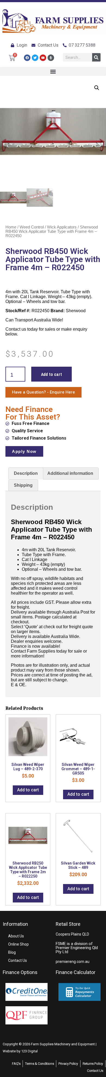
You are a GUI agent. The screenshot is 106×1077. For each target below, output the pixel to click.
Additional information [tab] (70, 473)
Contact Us (17, 960)
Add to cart (51, 374)
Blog (12, 952)
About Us (16, 936)
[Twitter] (35, 57)
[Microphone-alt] (51, 57)
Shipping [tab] (23, 485)
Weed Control (32, 227)
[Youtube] (43, 57)
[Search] (96, 57)
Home (10, 227)
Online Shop (18, 944)
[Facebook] (27, 57)
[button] (53, 71)
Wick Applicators (62, 227)
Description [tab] (26, 473)
